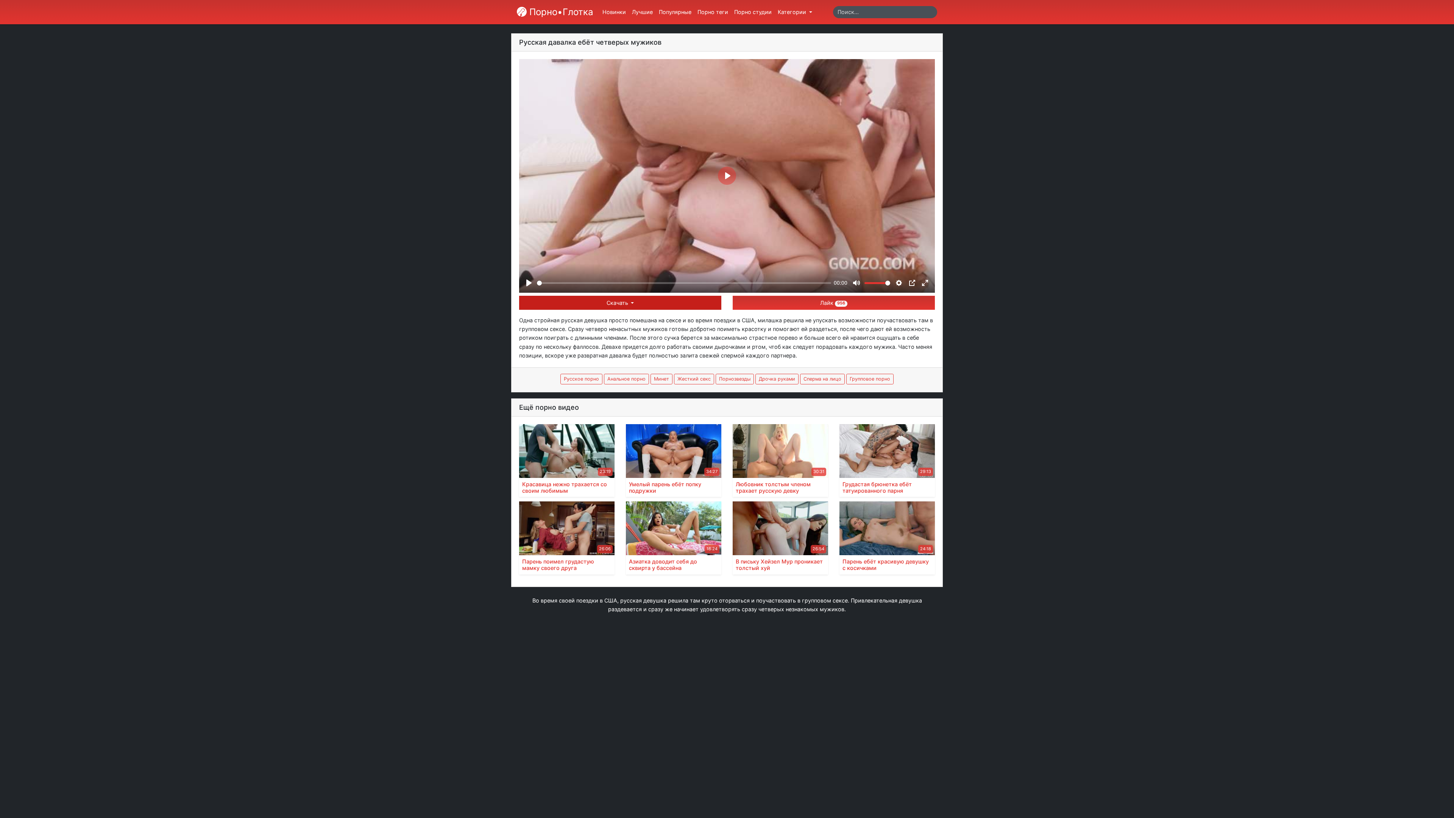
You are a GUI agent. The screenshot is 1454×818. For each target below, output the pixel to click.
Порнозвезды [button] (734, 379)
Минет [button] (661, 379)
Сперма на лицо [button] (822, 379)
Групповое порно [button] (870, 379)
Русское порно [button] (581, 379)
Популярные (675, 12)
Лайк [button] (832, 303)
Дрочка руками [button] (777, 379)
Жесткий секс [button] (694, 379)
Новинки (614, 12)
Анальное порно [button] (626, 379)
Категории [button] (793, 12)
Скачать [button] (618, 303)
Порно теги (712, 12)
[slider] (684, 283)
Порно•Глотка (560, 11)
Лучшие (642, 12)
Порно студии (753, 12)
